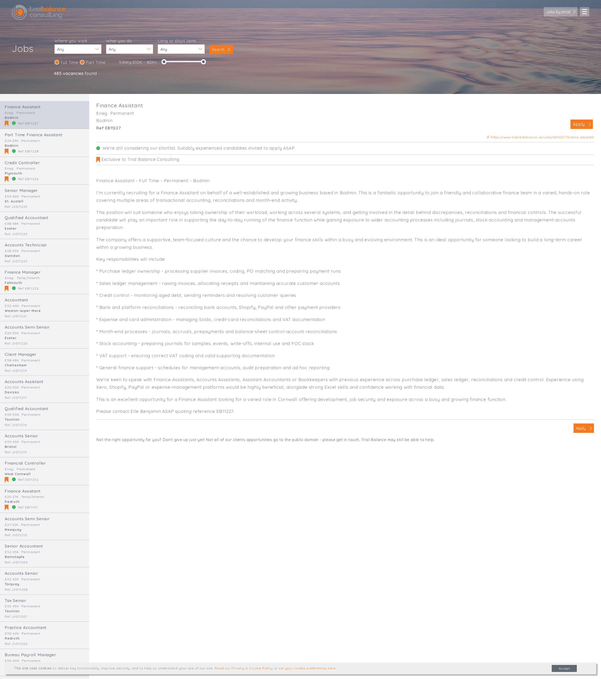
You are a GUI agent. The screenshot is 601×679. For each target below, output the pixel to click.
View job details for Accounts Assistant (44, 389)
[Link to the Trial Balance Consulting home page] (38, 12)
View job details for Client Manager (44, 362)
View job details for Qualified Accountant (44, 225)
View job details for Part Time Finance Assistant (44, 143)
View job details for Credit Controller (44, 171)
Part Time (95, 62)
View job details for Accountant (44, 307)
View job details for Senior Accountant (44, 553)
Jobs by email (558, 11)
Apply (579, 124)
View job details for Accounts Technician (44, 252)
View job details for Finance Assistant (44, 115)
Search (219, 49)
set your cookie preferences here (307, 668)
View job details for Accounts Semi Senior (44, 334)
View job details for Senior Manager (44, 198)
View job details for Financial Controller (44, 471)
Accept (564, 668)
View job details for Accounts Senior (44, 443)
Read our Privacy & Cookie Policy (244, 668)
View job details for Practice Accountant (44, 635)
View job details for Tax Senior (44, 608)
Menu (584, 11)
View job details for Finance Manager (44, 280)
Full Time (68, 62)
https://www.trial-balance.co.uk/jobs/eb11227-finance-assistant (542, 137)
